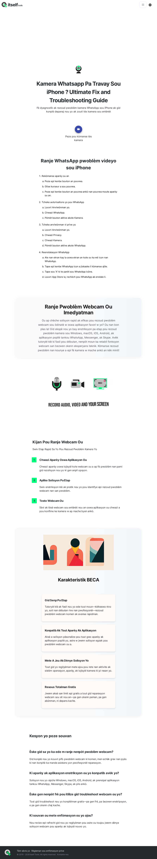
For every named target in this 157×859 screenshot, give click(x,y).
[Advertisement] (78, 32)
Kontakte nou (63, 854)
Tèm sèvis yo (23, 850)
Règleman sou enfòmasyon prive (47, 850)
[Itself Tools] (78, 395)
